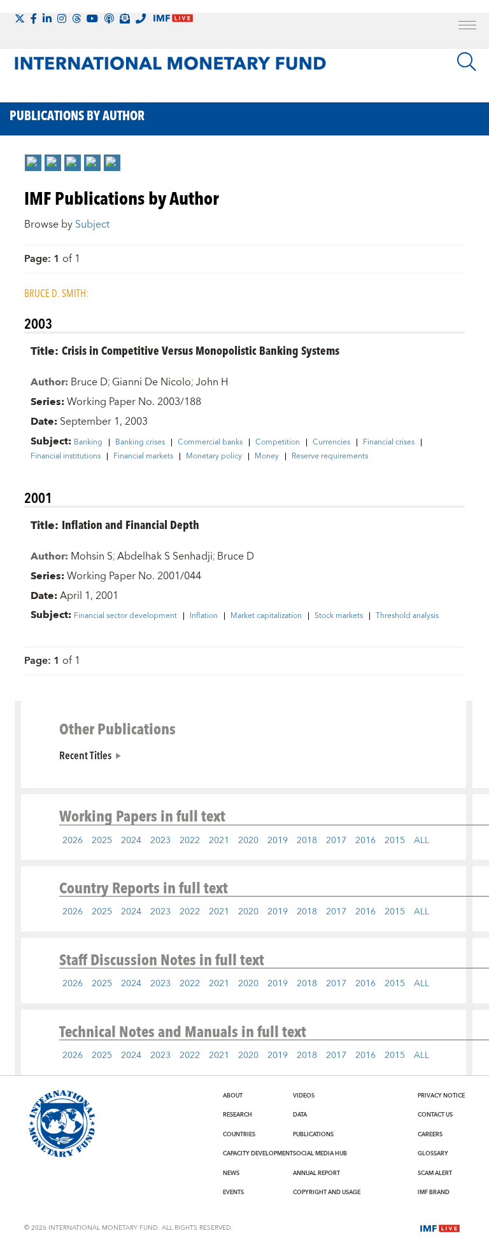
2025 (102, 840)
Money (267, 456)
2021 (219, 840)
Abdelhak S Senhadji (165, 556)
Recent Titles (85, 754)
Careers (430, 1134)
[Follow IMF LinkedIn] (47, 18)
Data (300, 1115)
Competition (277, 442)
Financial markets (143, 456)
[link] (33, 163)
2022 (190, 840)
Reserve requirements (330, 456)
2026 (72, 840)
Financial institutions (66, 456)
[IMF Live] (440, 1227)
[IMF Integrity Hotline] (141, 18)
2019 (277, 840)
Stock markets (339, 616)
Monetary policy (214, 456)
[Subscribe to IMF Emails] (125, 18)
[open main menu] (467, 26)
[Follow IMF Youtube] (92, 18)
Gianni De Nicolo (151, 382)
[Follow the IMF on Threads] (76, 18)
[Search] (466, 61)
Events (233, 1192)
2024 (131, 840)
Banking (88, 442)
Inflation (204, 616)
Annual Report (316, 1173)
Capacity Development (258, 1153)
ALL (421, 840)
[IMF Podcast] (109, 18)
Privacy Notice (441, 1095)
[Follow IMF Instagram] (61, 18)
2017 (336, 840)
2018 (307, 840)
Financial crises (389, 442)
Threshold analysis (407, 616)
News (231, 1173)
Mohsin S (92, 556)
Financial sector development (125, 616)
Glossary (433, 1153)
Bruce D (89, 382)
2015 (395, 840)
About (233, 1095)
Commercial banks (210, 442)
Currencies (331, 442)
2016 (365, 840)
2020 (248, 840)
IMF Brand (434, 1192)
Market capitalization (266, 616)
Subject (92, 224)
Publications (313, 1134)
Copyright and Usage (326, 1192)
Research (237, 1115)
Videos (304, 1095)
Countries (239, 1134)
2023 (160, 840)
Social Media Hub (320, 1153)
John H (211, 382)
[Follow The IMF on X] (20, 18)
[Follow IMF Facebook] (34, 18)
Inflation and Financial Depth (130, 524)
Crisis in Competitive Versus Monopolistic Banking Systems (200, 350)
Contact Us (435, 1115)
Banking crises (140, 442)
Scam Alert (435, 1173)
